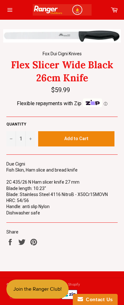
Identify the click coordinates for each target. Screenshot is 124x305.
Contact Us (98, 299)
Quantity (16, 124)
